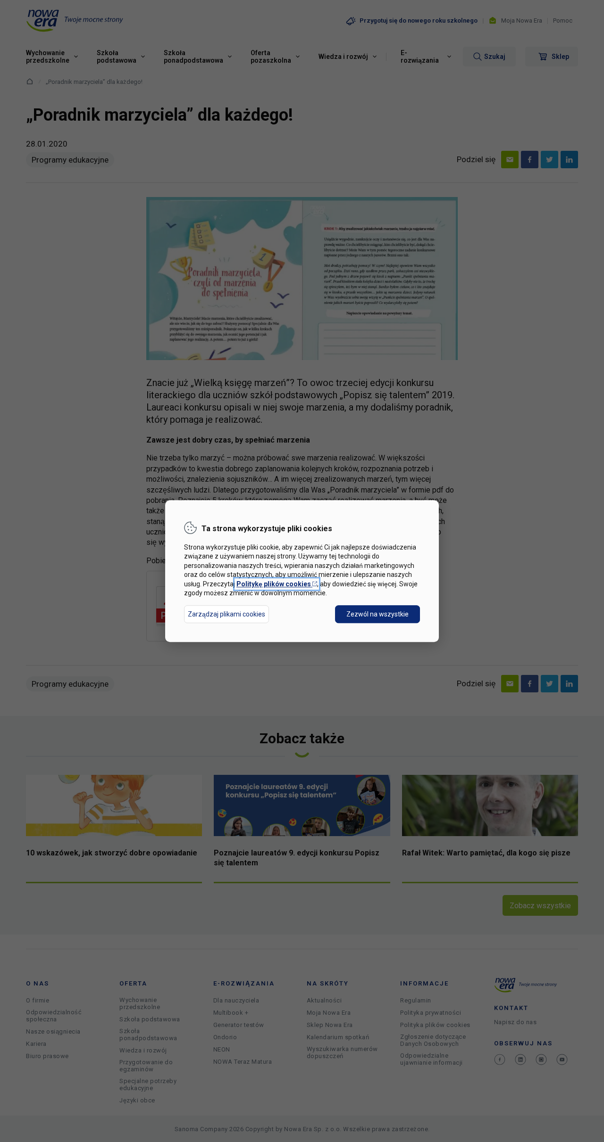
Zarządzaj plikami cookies (226, 614)
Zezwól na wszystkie (377, 614)
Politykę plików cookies (276, 584)
